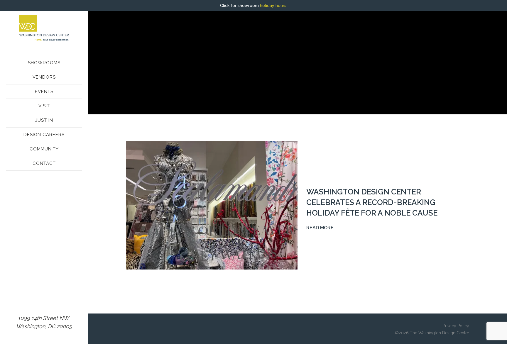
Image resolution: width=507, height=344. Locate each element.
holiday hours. (273, 5)
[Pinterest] (50, 301)
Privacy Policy (456, 325)
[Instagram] (26, 301)
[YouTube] (61, 301)
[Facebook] (38, 301)
